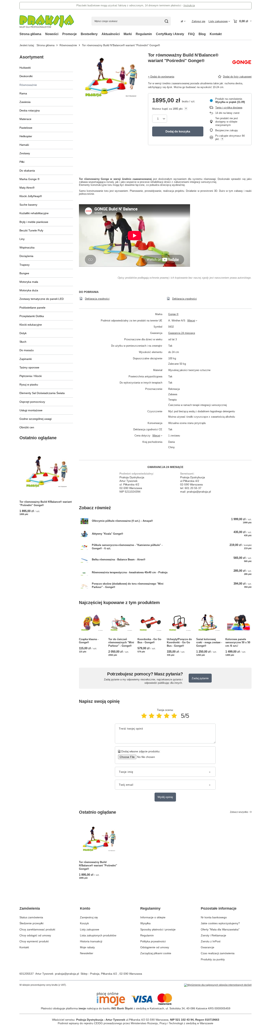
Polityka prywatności (153, 941)
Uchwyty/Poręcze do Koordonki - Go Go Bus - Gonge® (179, 642)
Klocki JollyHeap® (30, 196)
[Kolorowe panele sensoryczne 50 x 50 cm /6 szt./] (238, 623)
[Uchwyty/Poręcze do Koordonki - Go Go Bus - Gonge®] (180, 623)
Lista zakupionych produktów (98, 935)
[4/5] (166, 716)
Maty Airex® (27, 187)
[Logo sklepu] (46, 21)
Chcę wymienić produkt (34, 941)
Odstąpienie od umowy (154, 947)
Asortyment (31, 57)
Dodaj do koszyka (177, 131)
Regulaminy (150, 908)
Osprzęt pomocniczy (32, 401)
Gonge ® (173, 314)
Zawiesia (25, 102)
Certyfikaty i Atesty (170, 34)
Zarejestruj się (89, 917)
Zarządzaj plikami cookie (155, 953)
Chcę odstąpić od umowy (35, 935)
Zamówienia (29, 908)
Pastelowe (25, 127)
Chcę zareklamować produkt (37, 929)
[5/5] (174, 716)
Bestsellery (89, 34)
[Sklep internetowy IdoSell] (218, 985)
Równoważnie (68, 45)
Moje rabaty (87, 947)
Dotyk (23, 333)
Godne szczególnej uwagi (35, 418)
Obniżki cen (26, 427)
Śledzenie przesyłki (31, 923)
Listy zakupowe (89, 929)
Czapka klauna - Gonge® (88, 641)
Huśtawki (25, 67)
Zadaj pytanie (200, 678)
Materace (25, 119)
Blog (202, 34)
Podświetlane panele (32, 307)
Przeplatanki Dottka (31, 316)
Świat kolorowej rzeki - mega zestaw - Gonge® (209, 642)
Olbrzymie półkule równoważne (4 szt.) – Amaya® (122, 520)
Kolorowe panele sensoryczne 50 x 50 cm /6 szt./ (237, 642)
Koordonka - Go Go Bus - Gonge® (149, 641)
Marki (128, 34)
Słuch (22, 341)
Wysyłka (145, 923)
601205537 (26, 973)
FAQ (191, 34)
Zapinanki (25, 359)
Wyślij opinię (165, 797)
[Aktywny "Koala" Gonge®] (84, 533)
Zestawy (24, 153)
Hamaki (24, 144)
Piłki (21, 161)
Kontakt (216, 34)
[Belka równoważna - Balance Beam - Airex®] (84, 559)
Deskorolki (26, 76)
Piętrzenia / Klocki (30, 376)
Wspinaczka (27, 247)
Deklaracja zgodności (97, 298)
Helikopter (25, 136)
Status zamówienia (31, 917)
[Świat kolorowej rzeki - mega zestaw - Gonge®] (209, 623)
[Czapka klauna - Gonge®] (92, 623)
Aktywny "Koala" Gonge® (107, 533)
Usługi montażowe (30, 410)
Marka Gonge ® (29, 179)
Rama (23, 93)
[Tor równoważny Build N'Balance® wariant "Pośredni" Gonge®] (46, 471)
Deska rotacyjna (29, 110)
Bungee (24, 273)
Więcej (191, 320)
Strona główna (30, 34)
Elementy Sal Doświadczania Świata (42, 393)
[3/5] (159, 716)
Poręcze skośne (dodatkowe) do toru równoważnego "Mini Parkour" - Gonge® (127, 585)
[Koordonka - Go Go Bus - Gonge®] (150, 623)
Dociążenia (26, 256)
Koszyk (84, 923)
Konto (85, 908)
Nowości (51, 34)
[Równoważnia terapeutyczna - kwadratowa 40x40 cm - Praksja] (84, 572)
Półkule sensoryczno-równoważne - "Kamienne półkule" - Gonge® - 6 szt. (127, 547)
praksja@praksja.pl (67, 973)
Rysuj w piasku (28, 384)
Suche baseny (28, 204)
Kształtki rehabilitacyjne (34, 213)
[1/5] (144, 716)
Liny (22, 239)
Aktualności (111, 34)
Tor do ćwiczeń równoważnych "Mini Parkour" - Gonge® (121, 642)
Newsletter (86, 953)
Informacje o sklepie (152, 917)
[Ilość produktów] (159, 119)
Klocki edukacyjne (30, 324)
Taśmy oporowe (29, 367)
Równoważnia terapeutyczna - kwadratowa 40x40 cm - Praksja (129, 572)
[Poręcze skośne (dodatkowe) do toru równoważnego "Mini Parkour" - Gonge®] (84, 585)
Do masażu (26, 350)
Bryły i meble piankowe (33, 221)
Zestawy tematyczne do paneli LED (41, 298)
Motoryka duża (28, 290)
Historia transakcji (91, 941)
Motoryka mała (28, 281)
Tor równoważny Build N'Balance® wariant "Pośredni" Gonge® (45, 503)
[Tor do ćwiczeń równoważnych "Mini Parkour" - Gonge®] (121, 623)
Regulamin (144, 34)
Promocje (69, 34)
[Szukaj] (166, 21)
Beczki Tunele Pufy (31, 230)
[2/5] (151, 716)
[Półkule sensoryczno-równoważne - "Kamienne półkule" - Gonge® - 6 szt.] (84, 546)
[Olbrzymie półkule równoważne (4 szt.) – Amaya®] (84, 521)
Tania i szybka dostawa (228, 107)
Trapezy (24, 264)
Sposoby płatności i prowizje (158, 929)
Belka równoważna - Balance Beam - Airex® (118, 559)
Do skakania (27, 170)
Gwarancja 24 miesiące (181, 333)
